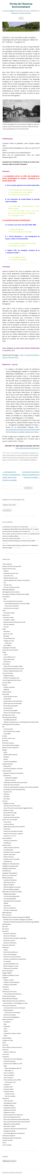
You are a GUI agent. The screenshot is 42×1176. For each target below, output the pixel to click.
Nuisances (5, 931)
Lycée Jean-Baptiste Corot (11, 964)
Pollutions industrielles (10, 984)
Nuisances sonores (9, 940)
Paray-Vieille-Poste (9, 638)
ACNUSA (6, 571)
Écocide (4, 736)
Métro (5, 1066)
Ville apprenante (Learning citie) (11, 1138)
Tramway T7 (7, 1084)
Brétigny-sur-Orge (9, 803)
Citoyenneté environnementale (13, 701)
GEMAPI (6, 903)
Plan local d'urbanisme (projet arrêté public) (16, 1119)
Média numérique (7, 878)
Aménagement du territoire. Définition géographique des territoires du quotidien (31, 474)
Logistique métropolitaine (9, 873)
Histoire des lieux (9, 857)
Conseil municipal (7, 673)
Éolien (5, 752)
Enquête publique (7, 764)
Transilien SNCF (8, 1087)
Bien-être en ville (8, 617)
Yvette (5, 1036)
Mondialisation (6, 924)
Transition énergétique (10, 761)
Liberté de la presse (9, 882)
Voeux (4, 1142)
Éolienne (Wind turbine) (10, 754)
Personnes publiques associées (13, 768)
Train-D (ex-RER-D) (9, 1075)
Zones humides (7, 1145)
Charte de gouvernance (11, 696)
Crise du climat (6, 682)
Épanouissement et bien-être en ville (14, 622)
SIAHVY (6, 1031)
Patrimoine (5, 947)
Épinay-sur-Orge (8, 810)
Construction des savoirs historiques (14, 1008)
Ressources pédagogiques (11, 1017)
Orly (5, 582)
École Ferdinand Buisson (11, 952)
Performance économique (12, 1012)
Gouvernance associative (11, 608)
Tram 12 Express (8, 1077)
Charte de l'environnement (10, 650)
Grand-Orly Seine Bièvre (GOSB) (13, 831)
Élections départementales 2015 (13, 671)
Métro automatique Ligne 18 (13, 1068)
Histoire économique (22, 455)
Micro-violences (7, 915)
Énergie (4, 750)
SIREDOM (6, 689)
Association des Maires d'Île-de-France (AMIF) (15, 594)
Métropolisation (7, 912)
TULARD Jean (7, 843)
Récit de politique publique (11, 889)
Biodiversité (7, 775)
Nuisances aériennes (10, 933)
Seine (5, 1029)
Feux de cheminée (9, 624)
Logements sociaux (9, 1112)
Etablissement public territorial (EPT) (14, 826)
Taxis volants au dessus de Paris (12, 1047)
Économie (5, 740)
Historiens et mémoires (10, 840)
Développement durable (9, 717)
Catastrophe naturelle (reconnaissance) (15, 782)
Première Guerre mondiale (11, 859)
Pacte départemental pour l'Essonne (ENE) (17, 603)
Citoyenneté (7, 699)
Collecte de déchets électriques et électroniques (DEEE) (18, 541)
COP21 (5, 655)
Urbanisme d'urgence (8, 1135)
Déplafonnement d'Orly (10, 578)
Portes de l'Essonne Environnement (21, 5)
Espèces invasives (10, 780)
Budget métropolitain (10, 894)
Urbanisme (5, 1098)
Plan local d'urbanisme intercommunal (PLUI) (17, 1122)
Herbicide (6, 794)
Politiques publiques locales (10, 975)
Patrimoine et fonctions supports (13, 833)
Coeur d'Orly (7, 822)
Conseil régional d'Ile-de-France (11, 680)
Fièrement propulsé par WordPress (12, 1172)
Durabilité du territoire (10, 720)
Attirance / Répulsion (10, 1052)
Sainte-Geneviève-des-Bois (12, 817)
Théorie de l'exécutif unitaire (12, 713)
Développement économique (11, 724)
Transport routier (9, 1091)
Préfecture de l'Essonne (9, 991)
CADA (4, 610)
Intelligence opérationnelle (10, 866)
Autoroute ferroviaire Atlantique (13, 1059)
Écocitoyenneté (8, 708)
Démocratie (5, 694)
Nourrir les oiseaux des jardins (11, 538)
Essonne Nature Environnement (13, 601)
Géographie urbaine (10, 1108)
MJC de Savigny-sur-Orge (11, 966)
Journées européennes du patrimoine (15, 959)
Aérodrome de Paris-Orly (11, 573)
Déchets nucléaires (9, 687)
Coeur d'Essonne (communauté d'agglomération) (18, 808)
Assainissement (8, 729)
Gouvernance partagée (10, 710)
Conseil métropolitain (10, 898)
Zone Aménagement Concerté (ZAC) (14, 1133)
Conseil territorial (9, 824)
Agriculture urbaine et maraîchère (13, 773)
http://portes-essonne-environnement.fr (28, 448)
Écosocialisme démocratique (10, 745)
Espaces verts (8, 792)
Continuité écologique (11, 778)
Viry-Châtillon (7, 645)
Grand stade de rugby (10, 813)
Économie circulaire (8, 743)
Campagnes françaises (28, 453)
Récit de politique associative (12, 887)
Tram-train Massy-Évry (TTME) (12, 1080)
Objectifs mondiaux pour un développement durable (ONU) (21, 722)
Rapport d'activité (9, 885)
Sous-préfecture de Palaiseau (12, 994)
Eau (3, 727)
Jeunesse (6, 989)
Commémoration (8, 850)
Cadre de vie (6, 615)
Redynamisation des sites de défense (13, 1001)
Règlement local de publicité (12, 1124)
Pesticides (7, 796)
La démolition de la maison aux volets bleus (15, 527)
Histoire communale (9, 854)
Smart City (5, 1045)
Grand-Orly (7, 829)
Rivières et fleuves (7, 1019)
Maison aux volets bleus (9, 875)
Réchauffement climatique (10, 998)
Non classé (5, 929)
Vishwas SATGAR (7, 1140)
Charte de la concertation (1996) (13, 666)
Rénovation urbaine (9, 1126)
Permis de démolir (7, 971)
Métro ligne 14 (9, 1070)
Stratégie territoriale (9, 1131)
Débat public (7, 766)
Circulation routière (9, 620)
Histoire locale (6, 457)
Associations (6, 596)
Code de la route (10, 1094)
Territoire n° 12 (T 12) (10, 836)
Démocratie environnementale (13, 703)
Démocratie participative (11, 706)
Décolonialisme (6, 692)
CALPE (4, 629)
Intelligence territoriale (9, 868)
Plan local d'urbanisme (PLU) (12, 1117)
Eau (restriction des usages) (12, 731)
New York (5, 926)
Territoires (5, 1050)
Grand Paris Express (10, 1061)
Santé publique (6, 1038)
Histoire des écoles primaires (12, 957)
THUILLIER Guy (8, 861)
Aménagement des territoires (11, 592)
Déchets (4, 685)
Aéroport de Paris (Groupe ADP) (11, 566)
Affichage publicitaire (8, 589)
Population (5, 987)
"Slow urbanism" (7, 564)
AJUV (5, 599)
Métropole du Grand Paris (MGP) (12, 892)
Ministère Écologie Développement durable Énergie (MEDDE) (21, 922)
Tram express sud (10, 1082)
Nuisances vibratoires (10, 943)
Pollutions (5, 977)
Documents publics (9, 613)
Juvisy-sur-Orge (8, 634)
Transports (5, 1056)
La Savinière (7, 961)
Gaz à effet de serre (10, 657)
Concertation (6, 664)
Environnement (11, 455)
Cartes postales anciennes (11, 847)
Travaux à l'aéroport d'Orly (11, 587)
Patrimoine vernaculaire (11, 968)
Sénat (4, 1043)
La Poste (6, 627)
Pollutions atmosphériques (12, 982)
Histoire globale (33, 455)
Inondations (7, 1022)
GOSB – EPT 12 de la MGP (9, 819)
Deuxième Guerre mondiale (12, 852)
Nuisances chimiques (10, 936)
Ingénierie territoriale (10, 1110)
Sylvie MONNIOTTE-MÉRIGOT (28, 460)
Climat (4, 652)
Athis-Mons (7, 631)
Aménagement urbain (10, 1103)
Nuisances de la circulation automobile (15, 938)
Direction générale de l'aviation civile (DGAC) (17, 580)
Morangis (6, 636)
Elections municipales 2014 (11, 678)
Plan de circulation (10, 1096)
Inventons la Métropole (10, 910)
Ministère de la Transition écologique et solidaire (18, 919)
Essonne (5, 801)
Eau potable (7, 734)
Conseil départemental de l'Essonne (13, 668)
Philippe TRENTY (7, 973)
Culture (6, 950)
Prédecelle (7, 1026)
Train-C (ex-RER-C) (9, 1073)
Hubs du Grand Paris (10, 908)
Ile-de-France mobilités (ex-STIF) (13, 1063)
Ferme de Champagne (10, 954)
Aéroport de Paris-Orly (9, 569)
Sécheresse (7, 661)
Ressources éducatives (18, 457)
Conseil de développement (12, 896)
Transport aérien (9, 1089)
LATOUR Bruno (6, 871)
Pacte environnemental (12, 606)
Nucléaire (6, 757)
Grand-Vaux (8, 643)
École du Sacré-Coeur (8, 738)
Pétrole (6, 759)
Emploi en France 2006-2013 (10, 747)
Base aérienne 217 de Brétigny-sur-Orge (15, 1003)
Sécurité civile (8, 585)
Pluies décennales (9, 659)
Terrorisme (5, 1054)
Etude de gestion (8, 1010)
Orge (5, 1024)
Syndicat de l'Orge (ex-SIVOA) (12, 1033)
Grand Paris (7, 905)
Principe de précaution (9, 996)
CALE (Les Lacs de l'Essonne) (12, 806)
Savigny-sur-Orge (9, 641)
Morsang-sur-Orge (9, 815)
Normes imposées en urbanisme (13, 1115)
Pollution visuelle (9, 980)
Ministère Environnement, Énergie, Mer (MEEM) (16, 917)
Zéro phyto (7, 799)
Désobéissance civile (8, 715)
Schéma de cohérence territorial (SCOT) (15, 1129)
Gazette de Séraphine (10, 880)
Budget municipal (9, 675)
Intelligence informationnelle (10, 864)
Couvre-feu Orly (8, 576)
